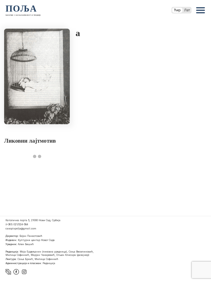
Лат (187, 10)
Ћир (177, 10)
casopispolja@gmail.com (20, 228)
